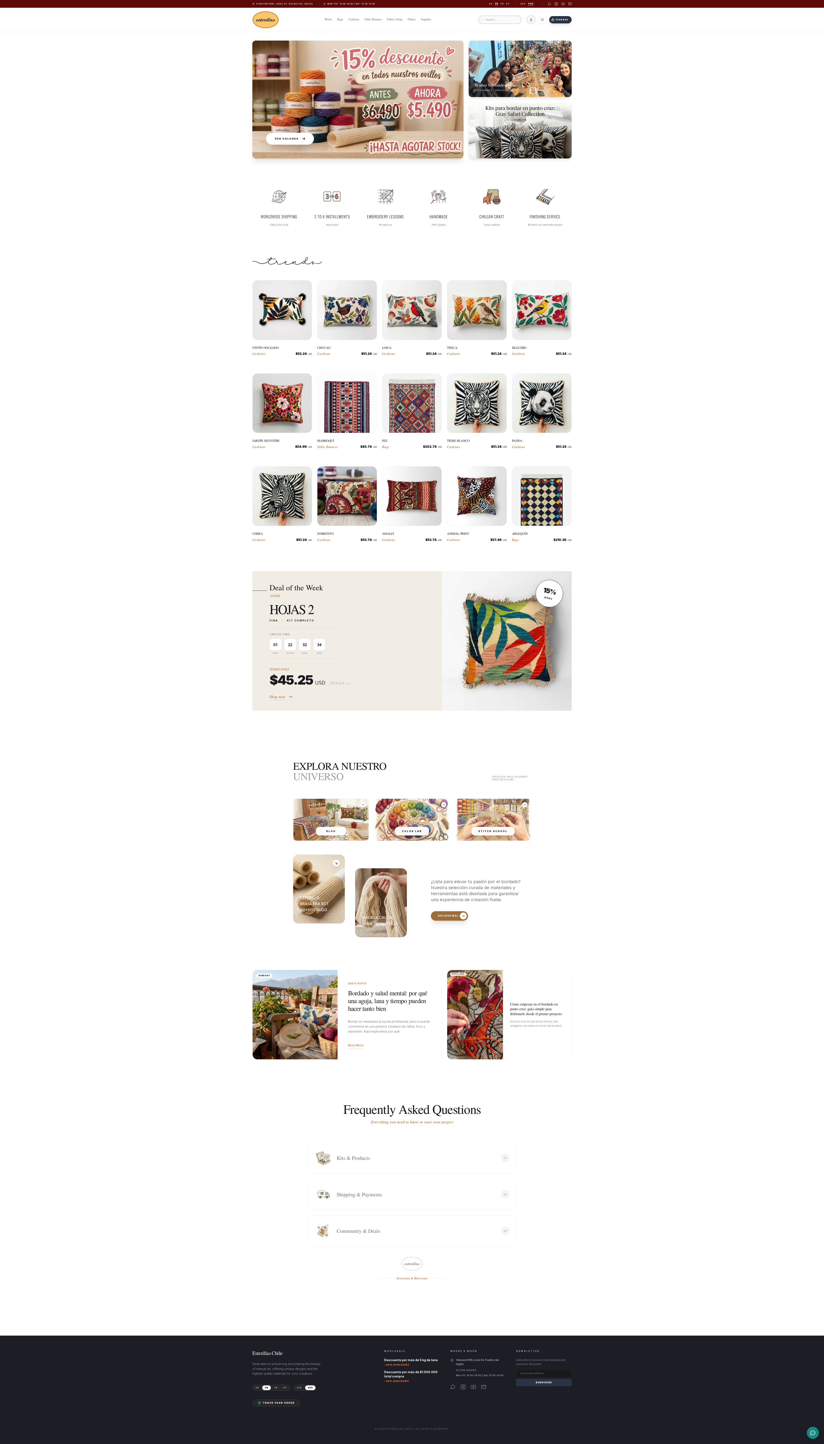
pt (508, 4)
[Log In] (531, 19)
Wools (328, 19)
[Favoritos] (542, 19)
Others (412, 19)
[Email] (483, 1386)
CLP (523, 4)
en (496, 4)
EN (266, 1387)
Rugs (340, 19)
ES (257, 1387)
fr (502, 4)
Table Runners (373, 19)
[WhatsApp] (452, 1386)
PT (285, 1387)
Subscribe (544, 1382)
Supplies (426, 19)
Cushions (353, 19)
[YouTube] (473, 1386)
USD (531, 4)
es (490, 4)
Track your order (279, 1402)
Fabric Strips (395, 19)
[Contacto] (813, 1433)
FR (275, 1387)
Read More (356, 1045)
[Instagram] (463, 1386)
